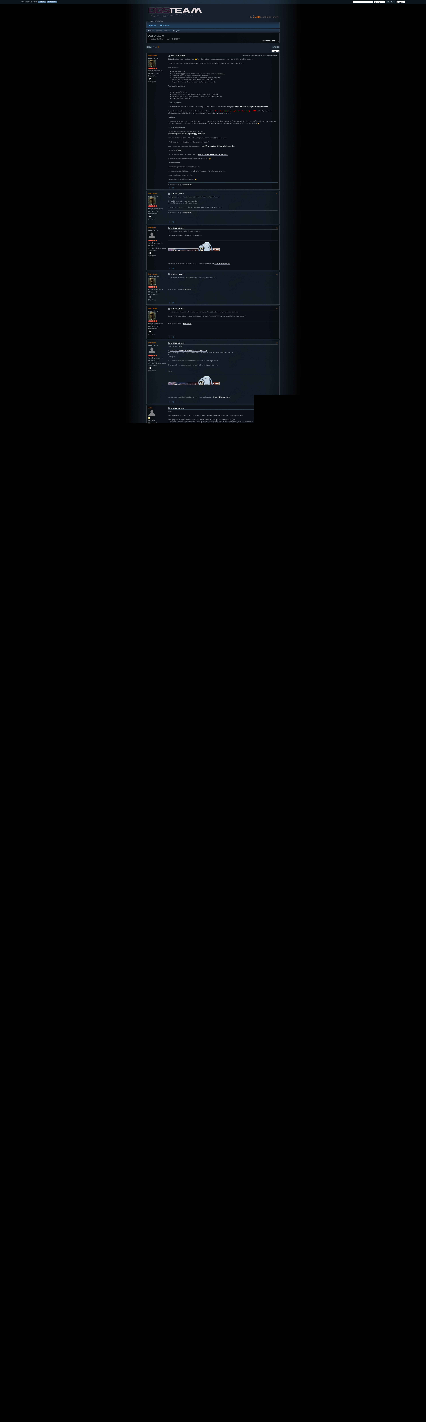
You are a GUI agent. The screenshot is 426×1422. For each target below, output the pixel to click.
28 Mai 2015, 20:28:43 (177, 1201)
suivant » (275, 41)
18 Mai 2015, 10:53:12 (177, 274)
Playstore (221, 74)
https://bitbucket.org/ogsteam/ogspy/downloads (251, 107)
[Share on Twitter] (173, 188)
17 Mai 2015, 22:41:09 (177, 194)
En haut (149, 1400)
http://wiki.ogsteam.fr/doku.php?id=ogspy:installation (186, 134)
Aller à (246, 1409)
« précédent (266, 41)
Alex (150, 408)
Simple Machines (36, 1419)
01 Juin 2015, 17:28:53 (178, 1297)
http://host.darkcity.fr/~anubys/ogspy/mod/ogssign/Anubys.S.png (214, 632)
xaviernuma (153, 1369)
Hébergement (187, 185)
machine (152, 228)
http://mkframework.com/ (222, 263)
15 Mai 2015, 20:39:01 (178, 56)
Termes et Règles (392, 1420)
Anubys (151, 438)
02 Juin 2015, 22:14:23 (178, 1369)
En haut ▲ (402, 1420)
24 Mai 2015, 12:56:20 (177, 439)
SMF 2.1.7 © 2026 (26, 1419)
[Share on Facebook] (169, 188)
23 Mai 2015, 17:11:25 (177, 408)
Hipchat (179, 150)
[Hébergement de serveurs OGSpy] (149, 79)
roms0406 (152, 1235)
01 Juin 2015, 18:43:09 (178, 1332)
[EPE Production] (149, 1390)
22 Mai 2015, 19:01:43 (177, 343)
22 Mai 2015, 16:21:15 (177, 309)
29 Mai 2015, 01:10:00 (177, 1236)
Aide (385, 1420)
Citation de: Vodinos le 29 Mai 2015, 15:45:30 (184, 1344)
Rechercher (166, 25)
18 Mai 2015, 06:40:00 (177, 228)
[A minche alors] (149, 253)
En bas (149, 47)
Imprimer (276, 47)
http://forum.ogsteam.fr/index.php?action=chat (218, 146)
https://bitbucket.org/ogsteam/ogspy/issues (213, 154)
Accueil (153, 25)
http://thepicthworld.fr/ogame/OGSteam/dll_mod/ (219, 1357)
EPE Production (172, 1384)
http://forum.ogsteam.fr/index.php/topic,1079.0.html (188, 350)
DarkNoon (153, 55)
